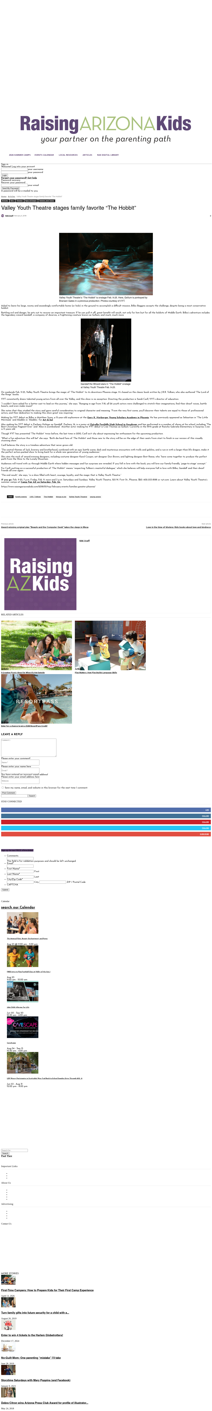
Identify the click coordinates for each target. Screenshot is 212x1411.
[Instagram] (9, 1260)
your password (35, 172)
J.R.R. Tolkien (35, 497)
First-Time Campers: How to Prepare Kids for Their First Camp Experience (47, 1290)
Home (3, 196)
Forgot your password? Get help (19, 178)
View (9, 1156)
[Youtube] (33, 1260)
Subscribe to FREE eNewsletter (25, 1173)
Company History (18, 1192)
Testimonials (15, 1211)
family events (21, 497)
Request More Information (23, 1218)
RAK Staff (9, 216)
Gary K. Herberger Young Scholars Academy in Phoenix (118, 417)
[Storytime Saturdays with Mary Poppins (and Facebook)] (8, 1374)
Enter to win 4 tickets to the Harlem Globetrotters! (32, 1335)
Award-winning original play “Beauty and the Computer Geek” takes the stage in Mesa (44, 527)
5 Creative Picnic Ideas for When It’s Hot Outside (23, 673)
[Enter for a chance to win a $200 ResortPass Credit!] (36, 699)
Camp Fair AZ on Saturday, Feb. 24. (41, 482)
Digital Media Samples (20, 1216)
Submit (5, 890)
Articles (11, 196)
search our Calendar (18, 907)
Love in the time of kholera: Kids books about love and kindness (178, 527)
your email (33, 185)
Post (3, 1156)
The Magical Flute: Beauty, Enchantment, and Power (27, 939)
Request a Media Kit (19, 1213)
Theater (19, 201)
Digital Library (16, 1176)
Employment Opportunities (23, 1195)
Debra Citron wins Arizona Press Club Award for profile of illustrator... (44, 1403)
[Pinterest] (26, 223)
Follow (205, 816)
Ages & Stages (31, 201)
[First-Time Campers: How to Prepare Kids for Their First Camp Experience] (8, 1284)
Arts (12, 201)
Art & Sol (48, 420)
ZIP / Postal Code (76, 882)
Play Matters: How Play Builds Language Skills (96, 673)
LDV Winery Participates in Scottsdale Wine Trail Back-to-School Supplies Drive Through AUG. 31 (44, 1078)
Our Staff (14, 1190)
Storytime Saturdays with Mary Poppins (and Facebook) (35, 1380)
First (36, 871)
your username (35, 169)
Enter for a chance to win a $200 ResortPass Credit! (24, 726)
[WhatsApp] (37, 223)
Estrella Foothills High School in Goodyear (114, 424)
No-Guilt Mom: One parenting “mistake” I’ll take (31, 1358)
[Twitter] (16, 223)
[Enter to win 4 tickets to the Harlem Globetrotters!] (8, 1329)
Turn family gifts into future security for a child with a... (35, 1313)
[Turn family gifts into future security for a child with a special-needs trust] (8, 1307)
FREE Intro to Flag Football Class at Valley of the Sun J (28, 972)
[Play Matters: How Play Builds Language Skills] (110, 645)
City (36, 882)
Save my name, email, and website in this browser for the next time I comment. (46, 788)
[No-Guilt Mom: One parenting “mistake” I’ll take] (8, 1352)
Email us (11, 1238)
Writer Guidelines (18, 1197)
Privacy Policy (16, 1178)
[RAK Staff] (3, 215)
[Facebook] (6, 223)
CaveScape (11, 1043)
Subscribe (204, 834)
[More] (47, 223)
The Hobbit (48, 497)
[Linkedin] (15, 1260)
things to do (61, 497)
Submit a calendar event (21, 1199)
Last (36, 877)
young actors (95, 497)
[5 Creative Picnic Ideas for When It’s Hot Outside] (36, 645)
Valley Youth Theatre (78, 497)
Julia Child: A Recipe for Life (18, 1007)
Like (207, 810)
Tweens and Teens (46, 201)
